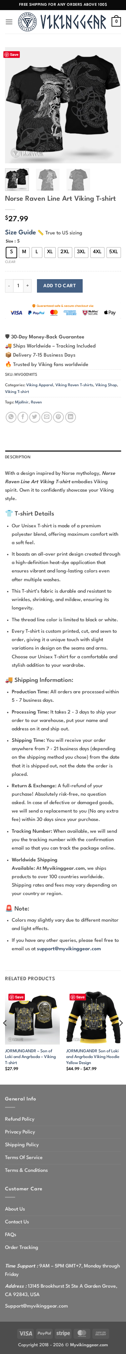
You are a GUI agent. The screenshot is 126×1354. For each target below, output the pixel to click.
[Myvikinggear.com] (62, 21)
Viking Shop (106, 385)
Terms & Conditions (26, 1170)
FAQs (10, 1234)
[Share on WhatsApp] (11, 417)
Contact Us (17, 1222)
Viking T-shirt (17, 392)
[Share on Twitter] (34, 417)
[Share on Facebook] (22, 417)
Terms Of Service (24, 1157)
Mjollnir (22, 402)
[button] (9, 22)
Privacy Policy (20, 1132)
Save (14, 54)
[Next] (110, 105)
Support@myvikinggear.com (36, 1306)
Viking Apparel (39, 385)
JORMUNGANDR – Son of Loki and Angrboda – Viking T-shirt (30, 1057)
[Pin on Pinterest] (58, 417)
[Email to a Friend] (46, 417)
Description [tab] (18, 457)
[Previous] (16, 105)
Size (9, 241)
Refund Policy (19, 1119)
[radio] (11, 252)
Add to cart (59, 286)
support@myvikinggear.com (69, 949)
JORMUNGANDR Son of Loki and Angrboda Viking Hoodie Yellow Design (92, 1057)
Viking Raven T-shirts (74, 385)
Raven (36, 402)
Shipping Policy (22, 1145)
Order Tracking (21, 1247)
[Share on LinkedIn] (70, 417)
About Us (15, 1209)
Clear (10, 262)
